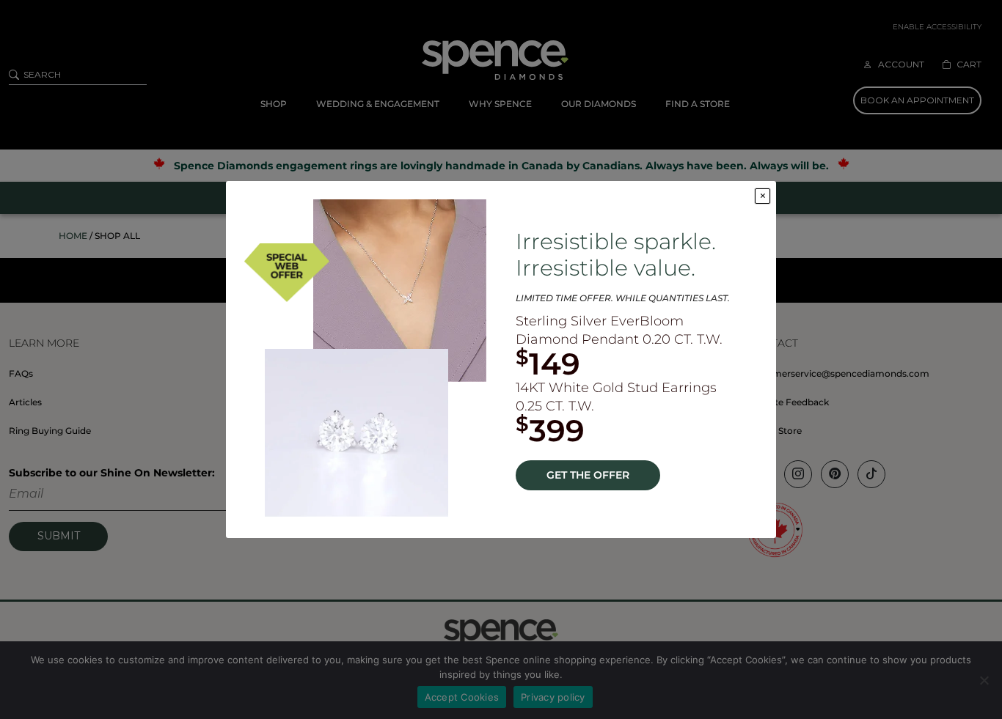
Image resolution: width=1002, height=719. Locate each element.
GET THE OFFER (587, 475)
